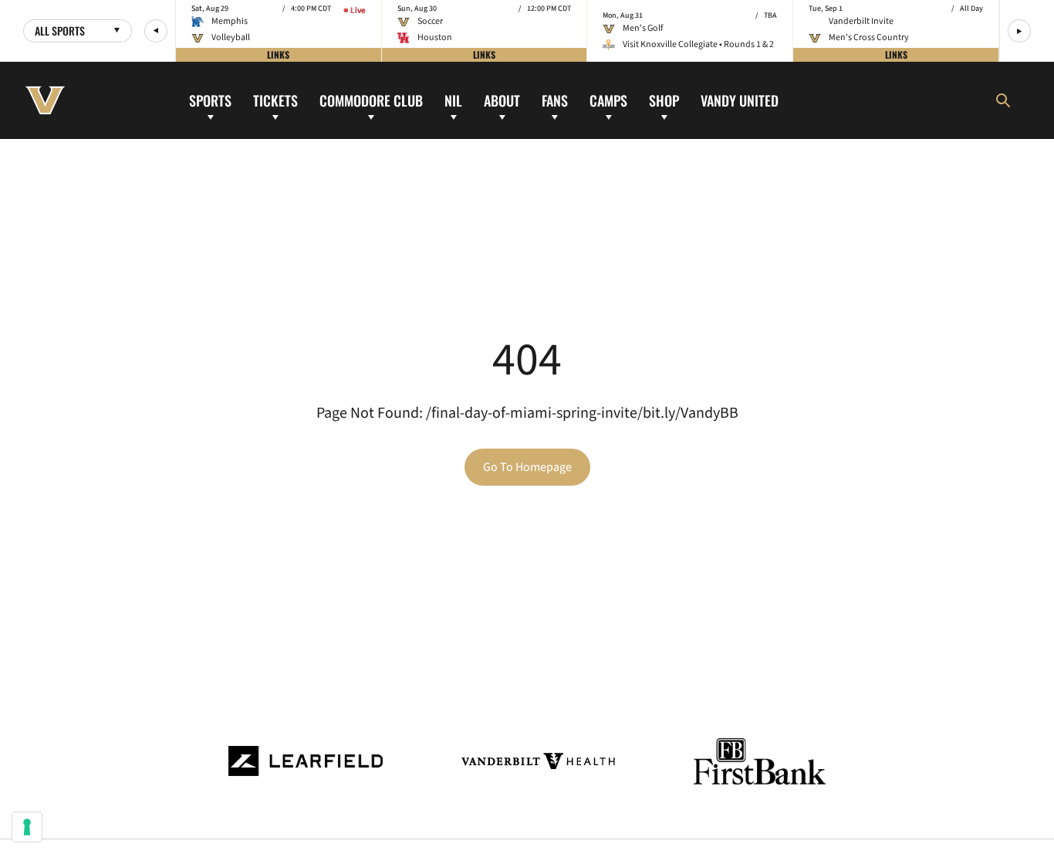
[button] (155, 30)
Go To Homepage (527, 467)
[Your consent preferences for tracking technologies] (27, 827)
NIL (453, 100)
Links (278, 54)
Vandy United (740, 100)
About (502, 100)
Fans (555, 100)
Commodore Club (371, 100)
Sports (210, 100)
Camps (608, 100)
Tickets (275, 100)
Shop (664, 100)
